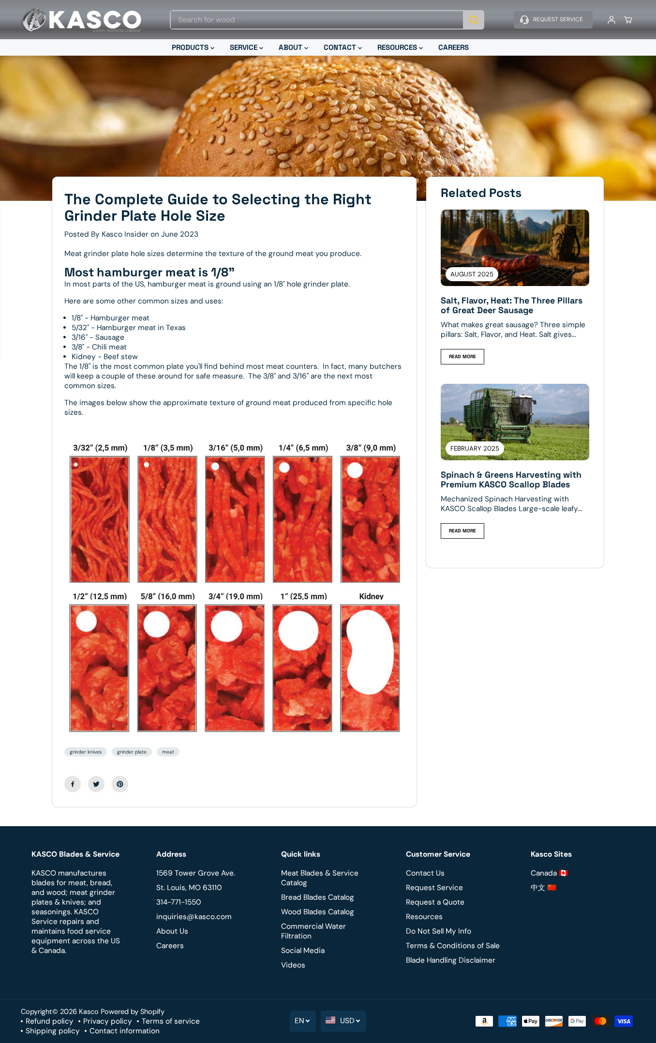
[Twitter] (96, 784)
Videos (293, 965)
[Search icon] (473, 20)
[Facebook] (72, 784)
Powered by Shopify (132, 1011)
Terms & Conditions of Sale (453, 946)
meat (168, 752)
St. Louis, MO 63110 (189, 887)
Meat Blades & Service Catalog (319, 878)
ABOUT (291, 47)
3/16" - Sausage (98, 337)
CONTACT (341, 47)
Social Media (303, 950)
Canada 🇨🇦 (549, 873)
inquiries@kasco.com (194, 917)
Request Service (434, 887)
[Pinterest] (120, 784)
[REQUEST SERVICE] (553, 20)
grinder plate (132, 752)
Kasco (89, 1011)
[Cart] (628, 20)
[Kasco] (81, 19)
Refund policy (50, 1021)
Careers (170, 946)
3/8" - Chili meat (99, 347)
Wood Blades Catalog (317, 912)
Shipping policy (53, 1031)
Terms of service (171, 1021)
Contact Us (425, 873)
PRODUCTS (191, 47)
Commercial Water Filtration (313, 931)
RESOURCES (398, 47)
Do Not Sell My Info (438, 931)
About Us (172, 931)
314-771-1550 (178, 902)
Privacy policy (107, 1021)
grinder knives (86, 752)
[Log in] (611, 20)
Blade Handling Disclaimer (450, 960)
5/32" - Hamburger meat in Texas (129, 328)
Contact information (124, 1031)
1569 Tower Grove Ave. (195, 873)
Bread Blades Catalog (317, 897)
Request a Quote (435, 902)
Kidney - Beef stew (105, 357)
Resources (424, 917)
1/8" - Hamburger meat (110, 318)
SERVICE (244, 47)
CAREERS (453, 47)
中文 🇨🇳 (543, 887)
